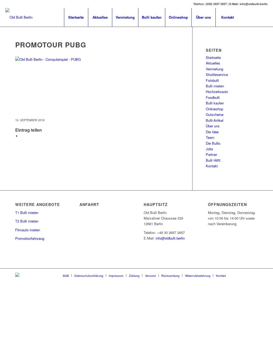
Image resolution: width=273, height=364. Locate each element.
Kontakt (212, 165)
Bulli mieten (215, 85)
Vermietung (214, 68)
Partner (211, 154)
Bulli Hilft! (213, 160)
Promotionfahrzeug (29, 238)
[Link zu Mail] (256, 17)
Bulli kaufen (215, 103)
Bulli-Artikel (214, 120)
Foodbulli (213, 97)
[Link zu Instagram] (264, 17)
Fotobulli (212, 80)
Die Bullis (213, 143)
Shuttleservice (217, 74)
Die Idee (212, 131)
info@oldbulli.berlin (170, 238)
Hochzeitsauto (217, 91)
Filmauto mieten (27, 229)
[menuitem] (76, 17)
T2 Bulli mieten (26, 221)
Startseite (213, 57)
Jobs (209, 148)
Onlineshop (214, 108)
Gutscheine (214, 114)
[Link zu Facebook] (248, 17)
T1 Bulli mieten (26, 212)
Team (210, 137)
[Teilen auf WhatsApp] (22, 136)
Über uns (213, 125)
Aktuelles (213, 63)
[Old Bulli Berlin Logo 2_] (19, 17)
